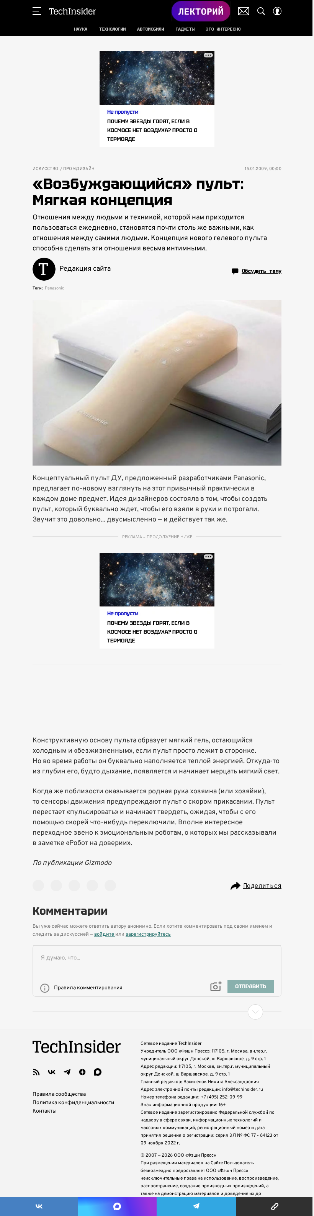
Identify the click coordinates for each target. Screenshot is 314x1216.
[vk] (52, 1072)
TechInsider (72, 11)
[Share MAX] (117, 1206)
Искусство (46, 169)
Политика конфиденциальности (73, 1103)
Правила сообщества (59, 1094)
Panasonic (54, 288)
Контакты (45, 1111)
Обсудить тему (261, 271)
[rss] (36, 1072)
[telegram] (67, 1072)
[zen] (82, 1072)
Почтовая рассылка (243, 11)
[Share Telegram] (196, 1206)
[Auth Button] (277, 11)
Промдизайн (79, 169)
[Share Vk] (39, 1206)
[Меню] (37, 11)
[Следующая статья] (157, 1012)
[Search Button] (261, 11)
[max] (97, 1072)
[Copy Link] (275, 1206)
